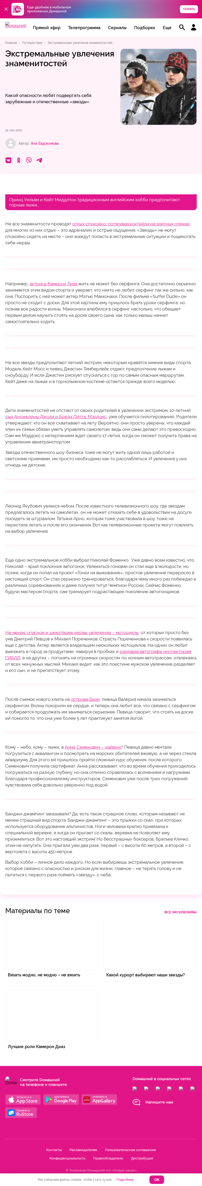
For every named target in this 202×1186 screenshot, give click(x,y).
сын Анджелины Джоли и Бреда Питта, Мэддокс (56, 416)
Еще (167, 27)
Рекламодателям (83, 1150)
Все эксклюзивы (180, 912)
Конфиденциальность (67, 1158)
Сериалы (117, 27)
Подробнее (125, 1179)
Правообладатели (108, 1158)
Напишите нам (159, 1102)
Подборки (144, 27)
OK (156, 1180)
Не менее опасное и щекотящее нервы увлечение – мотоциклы (72, 632)
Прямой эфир (46, 27)
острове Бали (85, 699)
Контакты (54, 1150)
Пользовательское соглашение (130, 1150)
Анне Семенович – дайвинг (93, 747)
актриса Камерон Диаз (53, 283)
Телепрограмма (84, 27)
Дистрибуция (142, 1158)
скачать (189, 9)
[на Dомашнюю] (15, 25)
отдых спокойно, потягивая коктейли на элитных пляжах (131, 223)
